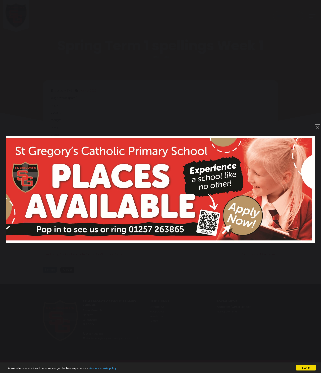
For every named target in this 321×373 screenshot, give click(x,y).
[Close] (317, 127)
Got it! (306, 368)
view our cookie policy (103, 368)
